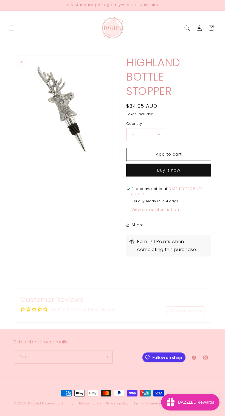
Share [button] (138, 225)
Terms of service (147, 403)
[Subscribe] (106, 357)
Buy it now (168, 170)
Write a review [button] (185, 311)
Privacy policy (117, 403)
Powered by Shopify (58, 403)
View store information (155, 209)
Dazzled (35, 403)
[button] (11, 28)
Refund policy (90, 403)
